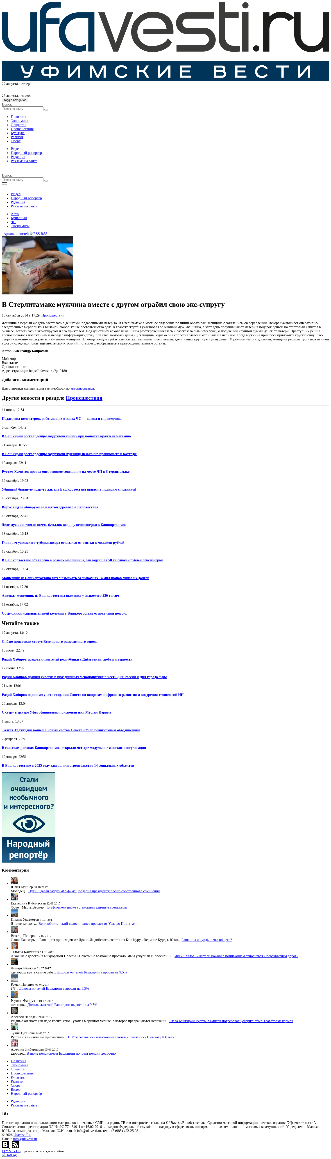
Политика (18, 117)
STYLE (11, 1151)
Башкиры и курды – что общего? (206, 940)
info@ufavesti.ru (25, 1139)
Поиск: (7, 104)
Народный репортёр (26, 153)
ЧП (13, 222)
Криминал (19, 218)
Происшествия (22, 129)
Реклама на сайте (24, 161)
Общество (18, 125)
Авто (15, 214)
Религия (17, 137)
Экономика (19, 121)
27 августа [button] (10, 84)
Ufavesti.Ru (22, 1135)
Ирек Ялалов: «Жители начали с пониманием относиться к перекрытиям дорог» (236, 956)
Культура (18, 133)
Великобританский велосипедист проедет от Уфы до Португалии (89, 923)
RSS (43, 234)
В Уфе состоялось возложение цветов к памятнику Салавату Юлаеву (121, 1037)
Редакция (18, 157)
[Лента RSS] (15, 1147)
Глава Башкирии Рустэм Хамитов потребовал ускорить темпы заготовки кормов (231, 1021)
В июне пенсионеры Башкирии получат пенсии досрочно (71, 1053)
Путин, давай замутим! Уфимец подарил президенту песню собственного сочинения (94, 891)
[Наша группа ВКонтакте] (6, 1147)
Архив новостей (15, 234)
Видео (15, 149)
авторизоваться (82, 388)
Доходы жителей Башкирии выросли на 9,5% (92, 972)
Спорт (15, 141)
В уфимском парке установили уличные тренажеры (87, 907)
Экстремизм (20, 226)
